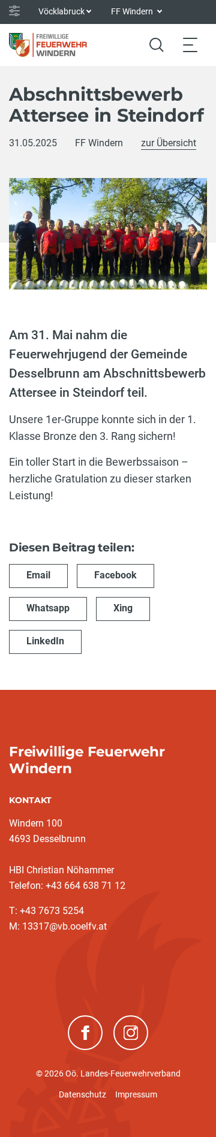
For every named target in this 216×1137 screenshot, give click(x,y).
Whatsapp (48, 608)
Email (38, 575)
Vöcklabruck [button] (61, 11)
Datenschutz (82, 1094)
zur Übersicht (168, 143)
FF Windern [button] (133, 11)
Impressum (136, 1094)
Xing (123, 608)
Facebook (115, 575)
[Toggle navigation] (190, 44)
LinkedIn (45, 641)
